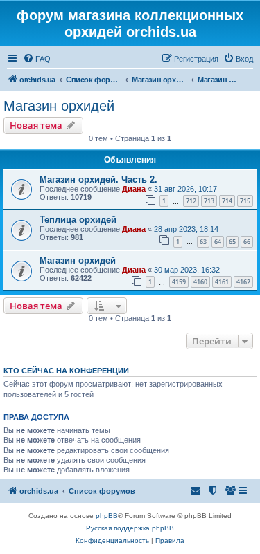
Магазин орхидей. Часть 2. (98, 179)
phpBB (107, 515)
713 (209, 200)
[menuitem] (37, 58)
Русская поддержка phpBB (130, 528)
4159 (179, 281)
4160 (200, 281)
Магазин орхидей (58, 105)
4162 (243, 281)
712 (191, 200)
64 (217, 241)
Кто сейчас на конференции (66, 371)
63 (203, 241)
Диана (134, 189)
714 (227, 200)
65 (232, 241)
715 (245, 200)
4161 (222, 281)
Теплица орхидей (78, 219)
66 (246, 241)
